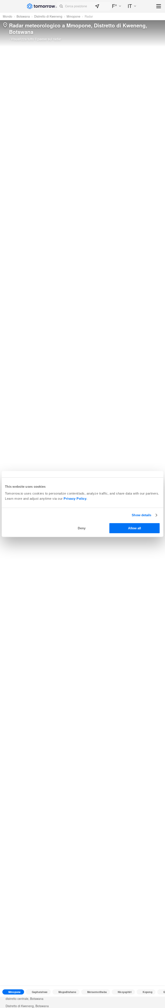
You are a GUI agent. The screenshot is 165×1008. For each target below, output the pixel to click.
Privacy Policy (75, 498)
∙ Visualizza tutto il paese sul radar (35, 39)
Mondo (7, 16)
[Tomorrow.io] (42, 6)
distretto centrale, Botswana (24, 998)
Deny (82, 528)
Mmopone (73, 16)
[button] (84, 6)
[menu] (159, 6)
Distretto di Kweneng (48, 16)
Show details (141, 515)
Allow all (134, 528)
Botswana (23, 16)
